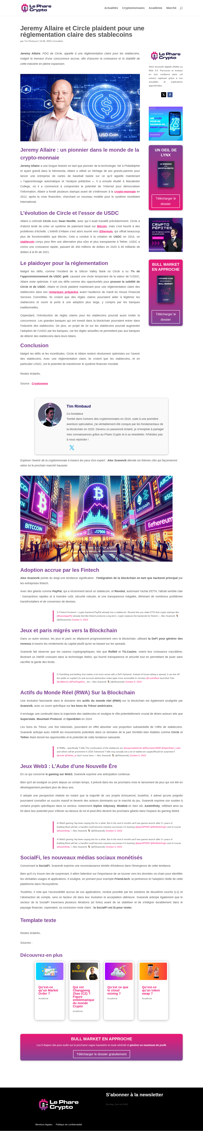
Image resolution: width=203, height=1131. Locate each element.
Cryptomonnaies (133, 8)
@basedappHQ (64, 616)
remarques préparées (63, 292)
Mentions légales (43, 1124)
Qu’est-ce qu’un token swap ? (151, 990)
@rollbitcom (63, 681)
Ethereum (106, 231)
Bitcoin (102, 226)
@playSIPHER (142, 827)
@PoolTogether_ (77, 681)
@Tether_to (71, 755)
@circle (60, 755)
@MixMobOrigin (158, 827)
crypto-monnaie (125, 191)
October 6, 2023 (80, 619)
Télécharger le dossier (166, 201)
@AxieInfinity (63, 830)
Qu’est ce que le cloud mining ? (117, 990)
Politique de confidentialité (69, 1124)
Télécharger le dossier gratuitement (102, 1054)
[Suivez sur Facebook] (170, 94)
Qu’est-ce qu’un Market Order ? (48, 990)
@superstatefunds (133, 748)
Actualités (111, 8)
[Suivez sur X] (163, 94)
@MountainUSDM (152, 748)
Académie (155, 8)
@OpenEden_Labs (171, 748)
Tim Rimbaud (31, 41)
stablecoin (27, 241)
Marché (171, 8)
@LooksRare (152, 678)
